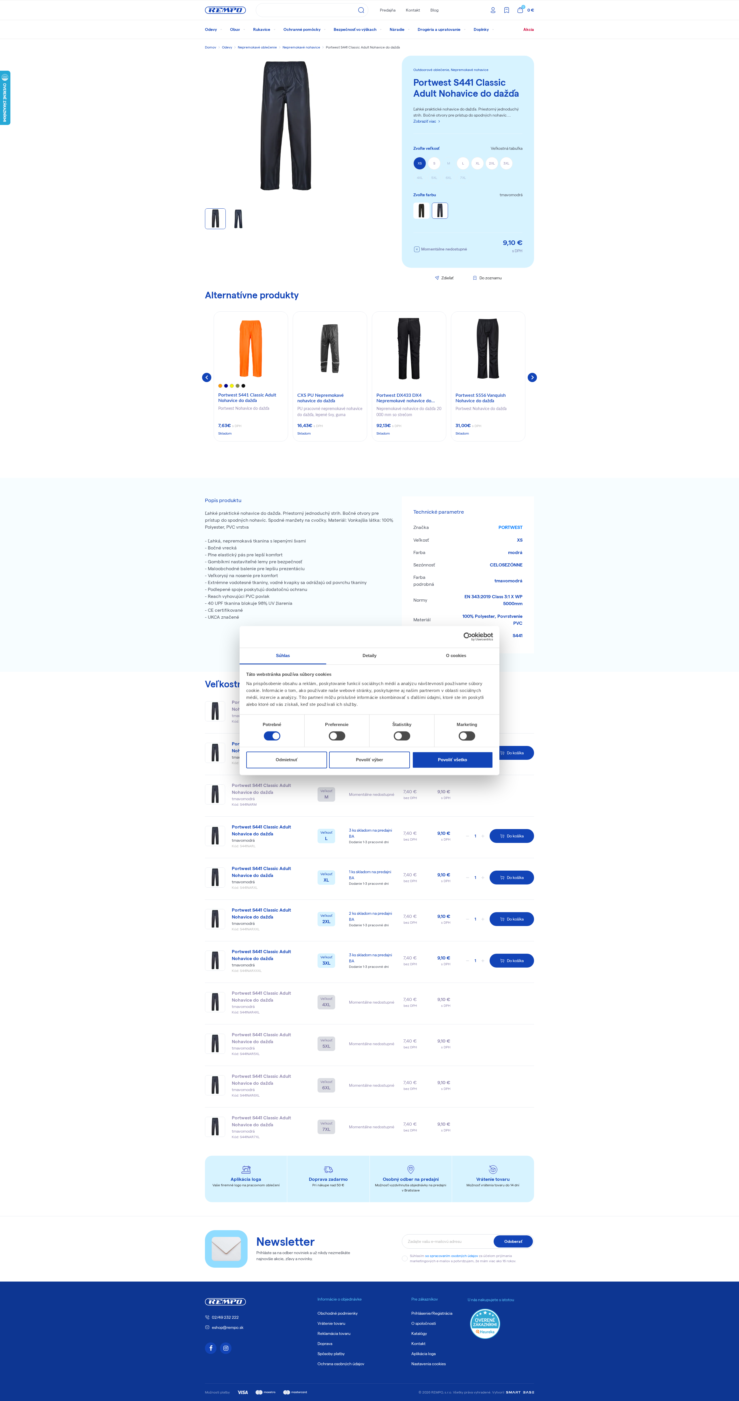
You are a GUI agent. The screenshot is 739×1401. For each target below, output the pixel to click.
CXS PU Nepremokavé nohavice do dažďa (320, 398)
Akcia (528, 29)
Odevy (227, 47)
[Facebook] (211, 1348)
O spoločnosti (423, 1323)
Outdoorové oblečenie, (432, 70)
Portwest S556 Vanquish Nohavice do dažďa (481, 398)
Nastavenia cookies (428, 1363)
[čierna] (421, 211)
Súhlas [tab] (283, 655)
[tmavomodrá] (440, 211)
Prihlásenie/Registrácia (431, 1313)
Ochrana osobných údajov (341, 1363)
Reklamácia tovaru (334, 1333)
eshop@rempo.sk (227, 1327)
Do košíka (515, 753)
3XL (506, 163)
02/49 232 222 (225, 1317)
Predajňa (387, 10)
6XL (448, 177)
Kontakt (413, 10)
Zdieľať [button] (447, 278)
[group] (251, 376)
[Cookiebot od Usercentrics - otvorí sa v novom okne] (468, 636)
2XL (492, 163)
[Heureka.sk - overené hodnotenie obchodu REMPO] (485, 1323)
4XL (420, 177)
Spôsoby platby (331, 1353)
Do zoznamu (490, 278)
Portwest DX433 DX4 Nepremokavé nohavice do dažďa (403, 398)
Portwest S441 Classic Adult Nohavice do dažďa (247, 398)
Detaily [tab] (370, 655)
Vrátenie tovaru (331, 1323)
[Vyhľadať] (361, 10)
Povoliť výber (369, 759)
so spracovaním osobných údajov (451, 1256)
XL (477, 163)
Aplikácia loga (423, 1353)
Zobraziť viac (424, 121)
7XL (463, 177)
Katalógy (419, 1333)
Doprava (325, 1343)
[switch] (337, 735)
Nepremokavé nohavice (301, 47)
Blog (434, 10)
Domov (210, 47)
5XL (434, 177)
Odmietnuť (287, 759)
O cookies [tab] (456, 655)
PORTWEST (510, 527)
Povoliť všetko (452, 759)
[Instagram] (226, 1348)
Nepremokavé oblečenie (257, 47)
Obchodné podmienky (338, 1313)
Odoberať (513, 1241)
